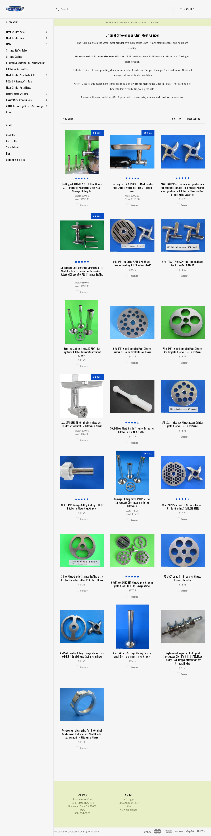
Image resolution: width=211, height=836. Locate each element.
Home (108, 22)
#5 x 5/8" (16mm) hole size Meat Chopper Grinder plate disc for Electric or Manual (183, 350)
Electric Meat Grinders (17, 94)
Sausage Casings (14, 56)
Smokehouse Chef (129, 802)
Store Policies (12, 147)
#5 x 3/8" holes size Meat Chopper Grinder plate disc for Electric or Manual (182, 424)
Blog (8, 153)
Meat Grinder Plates (15, 32)
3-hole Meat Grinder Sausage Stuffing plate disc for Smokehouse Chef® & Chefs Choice (82, 578)
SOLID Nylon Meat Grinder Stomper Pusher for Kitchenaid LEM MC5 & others (132, 430)
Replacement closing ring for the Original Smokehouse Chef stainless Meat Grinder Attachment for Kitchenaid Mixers (82, 734)
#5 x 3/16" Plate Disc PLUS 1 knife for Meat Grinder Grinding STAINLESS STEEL (182, 506)
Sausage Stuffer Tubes (16, 50)
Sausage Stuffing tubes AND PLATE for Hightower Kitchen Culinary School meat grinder (82, 352)
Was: (77, 195)
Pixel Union (61, 831)
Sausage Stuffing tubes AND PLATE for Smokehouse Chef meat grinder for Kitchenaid (132, 502)
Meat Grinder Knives (15, 38)
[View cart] (201, 9)
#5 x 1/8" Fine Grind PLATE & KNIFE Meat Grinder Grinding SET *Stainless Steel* (132, 263)
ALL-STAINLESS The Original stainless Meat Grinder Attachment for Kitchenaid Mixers (81, 424)
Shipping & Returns (15, 160)
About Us (10, 135)
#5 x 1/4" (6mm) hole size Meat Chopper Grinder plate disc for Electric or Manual (132, 350)
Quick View (82, 142)
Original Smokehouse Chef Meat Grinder (25, 63)
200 (129, 806)
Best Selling (193, 118)
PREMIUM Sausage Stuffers (19, 81)
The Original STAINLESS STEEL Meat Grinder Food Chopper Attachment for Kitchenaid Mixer (132, 187)
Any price (68, 118)
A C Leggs (128, 799)
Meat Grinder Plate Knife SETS (20, 75)
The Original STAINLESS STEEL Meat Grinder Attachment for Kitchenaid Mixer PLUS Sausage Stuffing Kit (82, 187)
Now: (77, 199)
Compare (84, 205)
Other (9, 112)
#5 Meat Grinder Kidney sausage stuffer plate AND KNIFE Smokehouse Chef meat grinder (82, 654)
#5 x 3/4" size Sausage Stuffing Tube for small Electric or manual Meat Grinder (132, 654)
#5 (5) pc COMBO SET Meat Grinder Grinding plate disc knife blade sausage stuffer (132, 584)
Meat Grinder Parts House (18, 87)
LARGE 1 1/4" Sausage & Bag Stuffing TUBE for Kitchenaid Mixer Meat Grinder (82, 506)
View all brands (128, 809)
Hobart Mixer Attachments (19, 100)
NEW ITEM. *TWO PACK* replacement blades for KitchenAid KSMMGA (182, 263)
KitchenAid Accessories (17, 69)
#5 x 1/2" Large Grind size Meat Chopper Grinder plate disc (182, 578)
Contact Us (11, 141)
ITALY (8, 44)
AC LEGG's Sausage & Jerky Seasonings (24, 106)
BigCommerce (91, 831)
